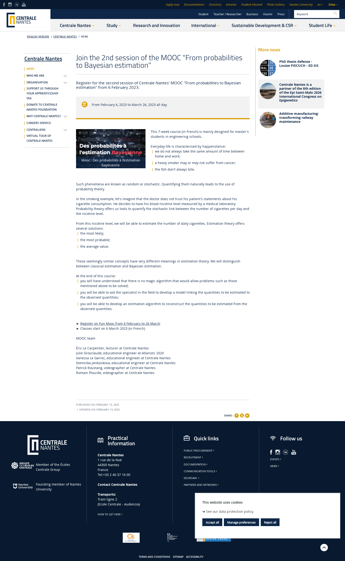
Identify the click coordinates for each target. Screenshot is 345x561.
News (273, 466)
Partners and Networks (200, 484)
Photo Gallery (276, 4)
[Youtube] (24, 4)
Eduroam (190, 478)
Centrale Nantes (65, 36)
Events (274, 459)
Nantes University (301, 4)
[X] (242, 415)
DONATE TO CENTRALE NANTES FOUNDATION (42, 107)
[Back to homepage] (25, 20)
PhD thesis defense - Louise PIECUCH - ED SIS (298, 64)
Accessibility (194, 556)
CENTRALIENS (36, 130)
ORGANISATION (37, 82)
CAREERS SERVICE (39, 123)
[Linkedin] (247, 415)
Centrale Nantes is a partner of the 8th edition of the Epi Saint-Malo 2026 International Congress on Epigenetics (300, 92)
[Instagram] (10, 4)
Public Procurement (198, 450)
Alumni (267, 14)
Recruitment (192, 457)
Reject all (270, 522)
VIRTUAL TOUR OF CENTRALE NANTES (40, 138)
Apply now (172, 4)
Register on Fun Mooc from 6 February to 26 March (120, 323)
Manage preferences (241, 522)
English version (38, 36)
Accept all (212, 522)
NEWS (84, 36)
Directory (215, 4)
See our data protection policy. (230, 511)
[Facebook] (4, 4)
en (319, 4)
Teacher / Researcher (228, 14)
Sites (332, 5)
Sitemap (178, 556)
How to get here (109, 514)
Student (203, 14)
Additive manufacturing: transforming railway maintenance (299, 117)
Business (252, 14)
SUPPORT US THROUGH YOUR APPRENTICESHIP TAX (42, 93)
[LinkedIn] (17, 4)
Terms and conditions (154, 556)
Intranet (231, 4)
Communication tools (199, 471)
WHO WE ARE (35, 76)
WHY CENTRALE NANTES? (44, 116)
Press (281, 14)
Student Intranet (251, 4)
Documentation (194, 4)
